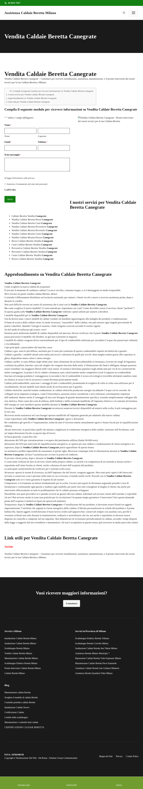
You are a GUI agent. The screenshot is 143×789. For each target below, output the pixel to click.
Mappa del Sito (106, 756)
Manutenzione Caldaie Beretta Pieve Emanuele (96, 663)
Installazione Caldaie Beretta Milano (20, 638)
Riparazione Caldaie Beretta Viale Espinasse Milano (98, 658)
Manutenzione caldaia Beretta (17, 692)
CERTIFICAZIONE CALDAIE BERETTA (24, 727)
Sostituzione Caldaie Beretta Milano (20, 643)
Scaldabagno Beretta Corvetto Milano (91, 643)
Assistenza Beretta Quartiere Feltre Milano (94, 673)
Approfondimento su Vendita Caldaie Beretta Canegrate (32, 98)
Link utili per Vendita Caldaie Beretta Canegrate (29, 102)
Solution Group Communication (63, 758)
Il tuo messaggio (12, 155)
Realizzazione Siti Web (26, 758)
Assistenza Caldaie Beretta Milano (30, 13)
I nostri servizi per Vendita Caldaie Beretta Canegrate (31, 94)
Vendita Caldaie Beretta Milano (18, 653)
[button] (124, 13)
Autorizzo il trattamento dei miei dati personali (27, 184)
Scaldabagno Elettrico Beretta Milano (20, 663)
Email (7, 142)
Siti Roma (42, 758)
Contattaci (71, 603)
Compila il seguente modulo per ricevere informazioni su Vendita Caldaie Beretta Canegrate (53, 91)
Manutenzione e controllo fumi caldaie (21, 722)
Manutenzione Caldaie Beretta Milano (21, 658)
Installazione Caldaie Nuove (16, 707)
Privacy (119, 756)
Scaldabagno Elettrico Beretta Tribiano (92, 638)
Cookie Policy (132, 756)
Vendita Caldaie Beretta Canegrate (21, 554)
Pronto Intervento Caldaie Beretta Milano (22, 668)
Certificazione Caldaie (14, 712)
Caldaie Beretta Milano (14, 673)
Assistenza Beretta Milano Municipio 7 (92, 653)
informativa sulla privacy (24, 178)
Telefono (42, 142)
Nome (7, 136)
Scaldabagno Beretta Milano (16, 648)
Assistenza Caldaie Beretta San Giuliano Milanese (97, 668)
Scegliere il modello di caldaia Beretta (21, 697)
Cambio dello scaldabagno (16, 717)
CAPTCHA (10, 190)
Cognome (42, 136)
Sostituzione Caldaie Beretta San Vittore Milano (96, 648)
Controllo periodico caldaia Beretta (19, 702)
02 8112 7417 (14, 3)
